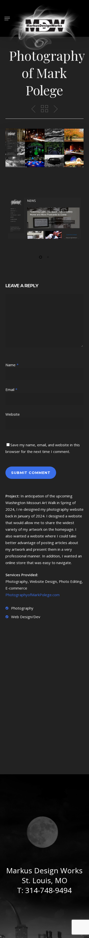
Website (12, 414)
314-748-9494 (48, 890)
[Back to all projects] (44, 108)
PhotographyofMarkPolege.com (32, 594)
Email (11, 389)
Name (12, 364)
